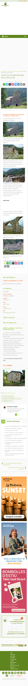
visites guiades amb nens (7, 400)
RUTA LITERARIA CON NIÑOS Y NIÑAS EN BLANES (15, 438)
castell (19, 398)
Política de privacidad (12, 657)
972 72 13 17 (6, 300)
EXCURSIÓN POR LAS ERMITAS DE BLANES (14, 448)
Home (11, 652)
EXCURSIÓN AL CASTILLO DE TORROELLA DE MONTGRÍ (14, 451)
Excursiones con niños (5, 71)
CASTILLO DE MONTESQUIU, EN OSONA (13, 428)
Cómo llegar (8, 317)
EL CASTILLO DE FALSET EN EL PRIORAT (13, 440)
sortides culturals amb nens (7, 396)
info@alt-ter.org (7, 308)
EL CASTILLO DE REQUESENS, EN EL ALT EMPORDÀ (16, 426)
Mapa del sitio (13, 662)
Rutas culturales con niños (16, 71)
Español (25, 1)
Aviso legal (12, 654)
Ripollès (5, 291)
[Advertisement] (14, 21)
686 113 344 (6, 304)
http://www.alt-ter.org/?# (9, 312)
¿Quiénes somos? (14, 668)
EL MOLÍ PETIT (7, 368)
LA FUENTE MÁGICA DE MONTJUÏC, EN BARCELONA (13, 435)
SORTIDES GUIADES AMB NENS (8, 398)
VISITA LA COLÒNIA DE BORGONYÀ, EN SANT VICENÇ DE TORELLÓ (14, 454)
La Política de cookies (13, 660)
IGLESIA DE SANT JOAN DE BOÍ (11, 430)
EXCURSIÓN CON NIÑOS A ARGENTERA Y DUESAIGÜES (13, 443)
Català (20, 1)
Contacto (12, 664)
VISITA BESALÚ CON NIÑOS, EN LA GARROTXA (14, 446)
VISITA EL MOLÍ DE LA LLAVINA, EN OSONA (14, 432)
